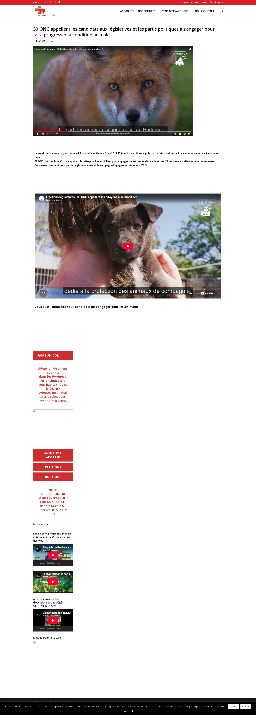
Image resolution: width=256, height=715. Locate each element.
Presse (185, 2)
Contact (204, 2)
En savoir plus (128, 711)
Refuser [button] (245, 706)
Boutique (194, 2)
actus (50, 41)
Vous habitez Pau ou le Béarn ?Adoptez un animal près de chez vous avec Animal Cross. (53, 384)
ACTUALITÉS (127, 11)
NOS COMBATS (146, 11)
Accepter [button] (233, 706)
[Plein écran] (68, 563)
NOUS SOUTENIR (204, 11)
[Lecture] (37, 563)
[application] (53, 555)
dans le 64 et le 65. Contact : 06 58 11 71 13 (53, 502)
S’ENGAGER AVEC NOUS (175, 11)
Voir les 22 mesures (128, 179)
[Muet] (64, 563)
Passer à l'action (128, 318)
